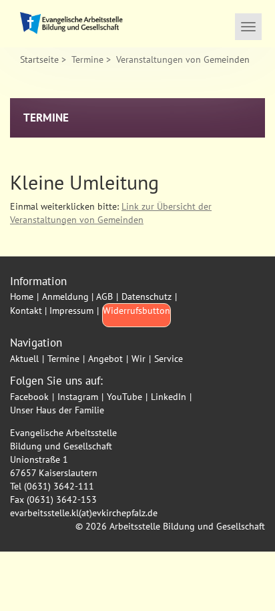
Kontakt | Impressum (51, 310)
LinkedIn (168, 397)
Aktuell (24, 359)
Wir (138, 359)
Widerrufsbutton (136, 310)
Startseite (39, 59)
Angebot (105, 359)
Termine (87, 59)
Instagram (77, 397)
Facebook (29, 397)
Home (21, 296)
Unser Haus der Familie (57, 410)
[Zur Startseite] (73, 23)
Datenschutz (146, 296)
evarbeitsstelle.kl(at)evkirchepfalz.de (84, 513)
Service (168, 359)
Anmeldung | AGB (77, 296)
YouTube (124, 397)
